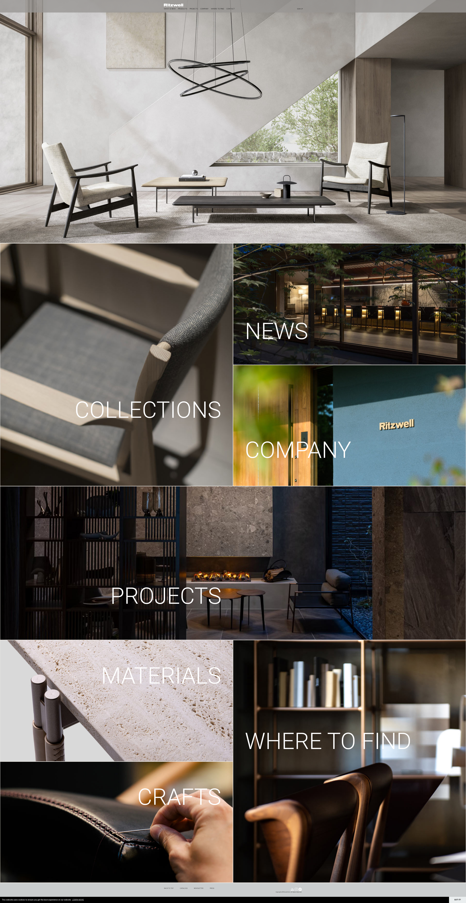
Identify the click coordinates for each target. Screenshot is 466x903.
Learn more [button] (78, 900)
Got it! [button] (457, 900)
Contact (230, 9)
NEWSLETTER (198, 888)
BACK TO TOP (168, 888)
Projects (194, 9)
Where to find (217, 9)
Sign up (300, 9)
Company (204, 9)
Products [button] (182, 9)
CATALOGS (183, 888)
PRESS (212, 888)
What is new (170, 9)
